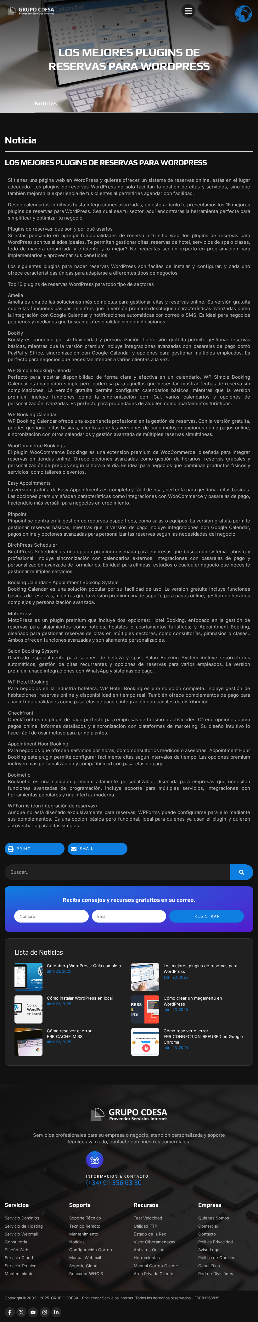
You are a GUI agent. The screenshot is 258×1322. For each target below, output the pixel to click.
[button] (188, 11)
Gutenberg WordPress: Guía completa (84, 965)
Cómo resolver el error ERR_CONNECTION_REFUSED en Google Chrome (203, 1036)
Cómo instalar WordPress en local (80, 998)
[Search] (241, 872)
